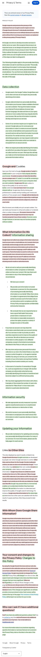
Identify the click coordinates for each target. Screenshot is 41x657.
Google (4, 643)
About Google (14, 643)
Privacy (23, 643)
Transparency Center (9, 648)
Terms (29, 643)
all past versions (26, 15)
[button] (3, 2)
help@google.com (8, 622)
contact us (7, 617)
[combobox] (11, 653)
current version (15, 15)
